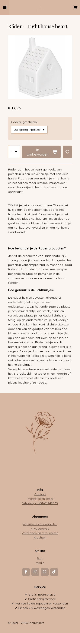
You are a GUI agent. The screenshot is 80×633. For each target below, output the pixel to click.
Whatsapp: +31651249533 (40, 503)
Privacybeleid (40, 528)
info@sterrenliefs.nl (40, 499)
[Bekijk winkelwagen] (75, 7)
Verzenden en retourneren (40, 533)
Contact (40, 494)
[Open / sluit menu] (4, 7)
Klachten (40, 537)
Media (40, 563)
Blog (40, 558)
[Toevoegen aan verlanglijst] (67, 152)
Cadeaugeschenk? (24, 122)
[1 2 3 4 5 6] (14, 152)
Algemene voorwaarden (40, 524)
